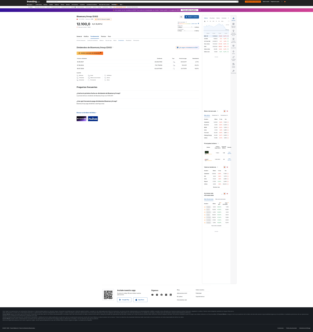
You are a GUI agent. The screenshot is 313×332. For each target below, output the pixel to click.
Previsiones (136, 40)
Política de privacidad (291, 328)
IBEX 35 (206, 36)
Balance (102, 40)
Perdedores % (224, 115)
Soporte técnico (200, 296)
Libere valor (194, 23)
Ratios (114, 40)
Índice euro (207, 51)
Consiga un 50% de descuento (253, 1)
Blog (178, 290)
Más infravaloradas (208, 199)
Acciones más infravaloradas (209, 194)
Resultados (128, 40)
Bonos (218, 18)
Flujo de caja (108, 40)
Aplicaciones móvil (182, 293)
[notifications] (282, 1)
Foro (109, 36)
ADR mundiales (80, 7)
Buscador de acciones (104, 4)
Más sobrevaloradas (220, 199)
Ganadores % (215, 115)
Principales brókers (210, 143)
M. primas (212, 18)
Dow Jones (207, 43)
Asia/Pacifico (105, 7)
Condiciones (280, 328)
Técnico (103, 36)
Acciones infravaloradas (132, 7)
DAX (205, 46)
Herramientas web (182, 300)
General (79, 36)
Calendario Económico (92, 4)
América (94, 7)
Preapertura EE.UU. (55, 7)
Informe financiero (81, 40)
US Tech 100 (207, 41)
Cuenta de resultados (92, 40)
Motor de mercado (210, 111)
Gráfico (86, 36)
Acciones (30, 7)
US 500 (206, 38)
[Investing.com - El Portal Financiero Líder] (33, 1)
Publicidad (198, 293)
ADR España (88, 7)
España (48, 7)
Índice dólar (207, 49)
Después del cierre (66, 7)
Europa (99, 7)
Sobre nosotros (200, 290)
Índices (206, 18)
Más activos (207, 115)
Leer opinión (229, 153)
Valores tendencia (210, 167)
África (111, 7)
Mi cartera (179, 296)
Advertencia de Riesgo (304, 328)
